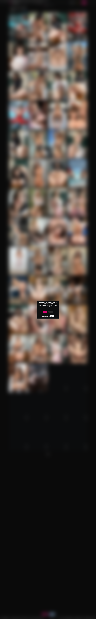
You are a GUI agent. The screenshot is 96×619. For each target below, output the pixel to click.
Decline (50, 311)
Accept (45, 311)
